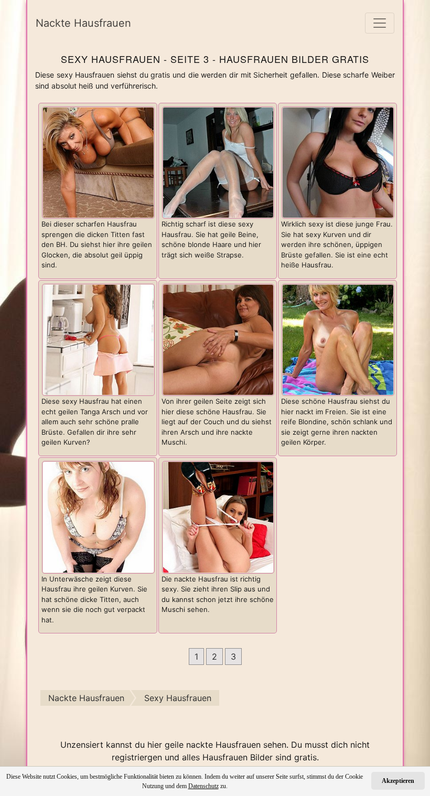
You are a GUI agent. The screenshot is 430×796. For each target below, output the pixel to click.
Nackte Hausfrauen (83, 23)
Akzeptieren (398, 780)
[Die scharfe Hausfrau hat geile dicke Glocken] (98, 161)
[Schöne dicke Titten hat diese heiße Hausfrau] (338, 161)
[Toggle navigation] (379, 23)
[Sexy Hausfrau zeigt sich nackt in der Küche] (98, 339)
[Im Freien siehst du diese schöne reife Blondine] (338, 339)
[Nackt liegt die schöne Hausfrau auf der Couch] (218, 339)
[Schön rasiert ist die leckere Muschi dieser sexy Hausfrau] (218, 516)
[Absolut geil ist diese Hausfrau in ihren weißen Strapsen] (218, 161)
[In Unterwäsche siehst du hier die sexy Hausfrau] (98, 516)
